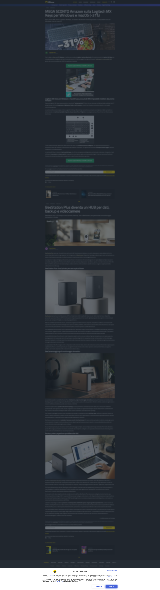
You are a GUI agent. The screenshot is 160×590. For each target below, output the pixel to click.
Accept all (111, 586)
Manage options (98, 586)
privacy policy (60, 581)
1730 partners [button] (50, 575)
